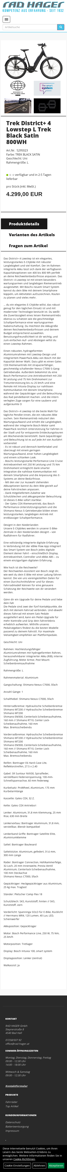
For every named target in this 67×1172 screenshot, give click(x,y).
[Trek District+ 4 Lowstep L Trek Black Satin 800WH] (33, 61)
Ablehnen (39, 1165)
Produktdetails (24, 223)
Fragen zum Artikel (28, 245)
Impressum (12, 1130)
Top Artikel (11, 1106)
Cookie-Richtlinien (24, 1159)
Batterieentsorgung (17, 1126)
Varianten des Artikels (32, 234)
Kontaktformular (16, 1086)
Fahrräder (11, 1102)
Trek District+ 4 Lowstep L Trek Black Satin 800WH (28, 132)
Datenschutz (12, 1122)
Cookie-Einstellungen (17, 1165)
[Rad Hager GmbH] (33, 7)
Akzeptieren (56, 1165)
